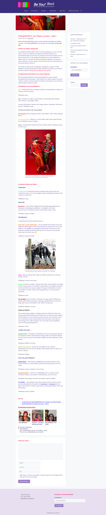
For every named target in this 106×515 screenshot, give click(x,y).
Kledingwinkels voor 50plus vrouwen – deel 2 (35, 404)
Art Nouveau (22, 191)
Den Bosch (44, 384)
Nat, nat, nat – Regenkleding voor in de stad (31, 432)
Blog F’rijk (62, 10)
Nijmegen (52, 384)
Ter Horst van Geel (23, 119)
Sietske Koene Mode (24, 347)
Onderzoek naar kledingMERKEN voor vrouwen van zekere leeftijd (41, 402)
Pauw (20, 125)
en (27, 225)
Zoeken (72, 82)
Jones (20, 275)
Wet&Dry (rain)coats (73, 10)
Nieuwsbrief (53, 10)
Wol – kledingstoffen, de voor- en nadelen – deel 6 (33, 430)
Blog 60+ (43, 10)
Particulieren (34, 10)
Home (25, 10)
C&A (19, 89)
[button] (81, 10)
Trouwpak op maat (75, 43)
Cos (19, 99)
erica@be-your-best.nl (27, 498)
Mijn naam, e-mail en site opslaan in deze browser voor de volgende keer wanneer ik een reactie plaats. (41, 476)
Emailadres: (73, 67)
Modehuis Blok (22, 334)
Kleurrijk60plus (24, 428)
